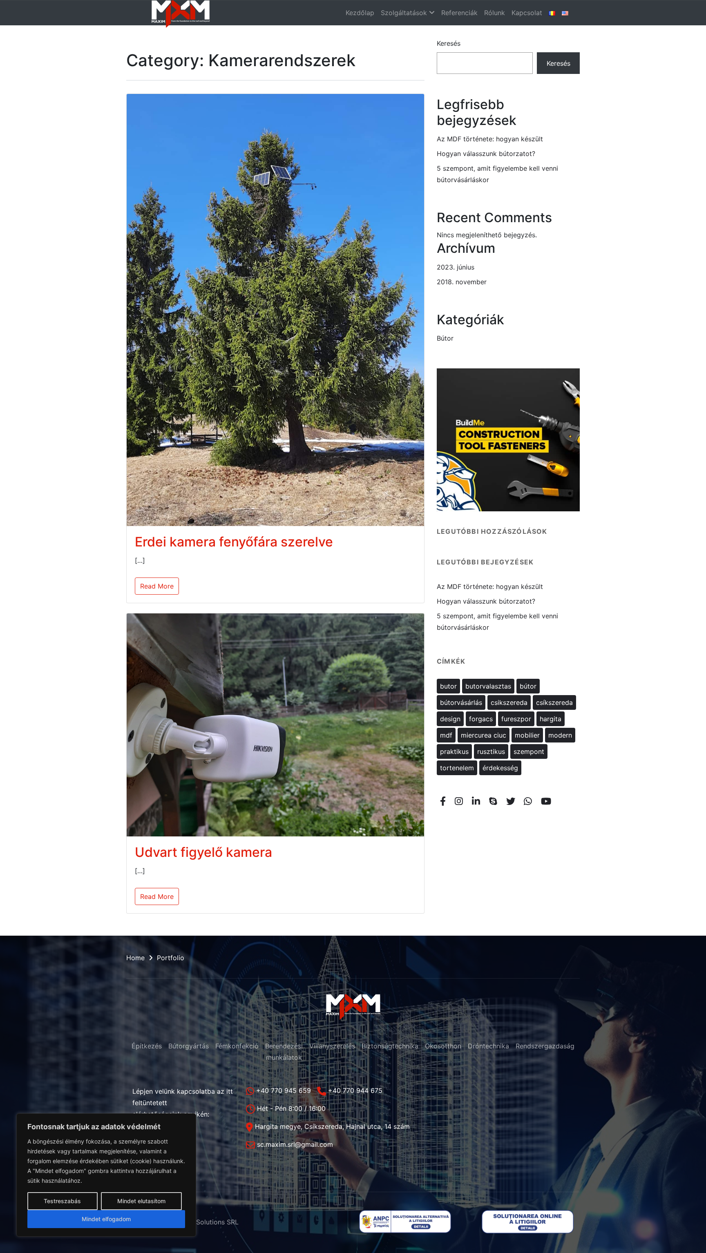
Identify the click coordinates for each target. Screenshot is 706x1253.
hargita (550, 719)
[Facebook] (443, 801)
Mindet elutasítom (141, 1200)
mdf (446, 735)
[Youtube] (546, 801)
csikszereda (509, 702)
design (450, 719)
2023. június (455, 267)
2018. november (462, 282)
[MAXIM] (180, 12)
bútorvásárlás (461, 702)
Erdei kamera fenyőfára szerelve (234, 542)
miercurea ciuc (483, 735)
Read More (157, 586)
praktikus (454, 751)
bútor (528, 686)
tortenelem (457, 768)
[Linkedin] (476, 801)
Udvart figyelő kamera (203, 852)
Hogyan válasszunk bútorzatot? (486, 153)
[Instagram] (459, 801)
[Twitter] (510, 801)
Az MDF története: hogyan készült (490, 139)
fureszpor (516, 719)
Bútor (445, 338)
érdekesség (500, 768)
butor (448, 686)
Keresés (448, 43)
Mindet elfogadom (106, 1218)
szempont (529, 751)
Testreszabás (62, 1200)
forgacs (481, 719)
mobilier (527, 735)
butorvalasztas (488, 686)
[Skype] (492, 801)
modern (560, 735)
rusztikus (491, 751)
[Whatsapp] (528, 801)
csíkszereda (554, 702)
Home (135, 958)
